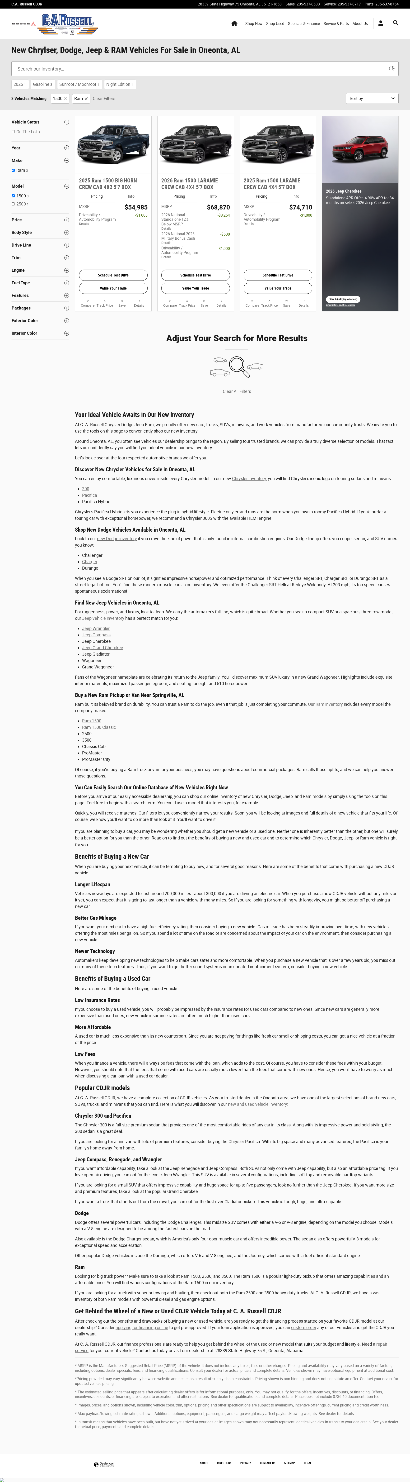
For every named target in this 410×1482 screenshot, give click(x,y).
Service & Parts (336, 23)
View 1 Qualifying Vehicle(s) (343, 300)
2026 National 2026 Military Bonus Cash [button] (178, 238)
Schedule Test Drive (113, 275)
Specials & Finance (304, 23)
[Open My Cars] (379, 23)
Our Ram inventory (325, 704)
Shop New (253, 23)
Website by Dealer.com (104, 1464)
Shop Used (275, 23)
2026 (20, 84)
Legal (308, 1463)
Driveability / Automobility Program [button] (97, 219)
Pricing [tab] (97, 196)
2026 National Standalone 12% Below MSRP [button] (175, 221)
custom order (303, 1327)
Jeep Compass (96, 634)
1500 (57, 98)
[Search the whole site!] (396, 23)
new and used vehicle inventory (257, 1104)
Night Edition (119, 84)
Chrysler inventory (249, 478)
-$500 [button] (225, 234)
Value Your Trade (113, 288)
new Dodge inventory (117, 538)
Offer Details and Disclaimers (340, 305)
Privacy (245, 1463)
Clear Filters (104, 98)
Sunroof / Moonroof (79, 84)
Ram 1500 (91, 720)
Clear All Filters (237, 391)
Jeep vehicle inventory (103, 618)
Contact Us (267, 1463)
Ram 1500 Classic (99, 727)
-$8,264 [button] (224, 215)
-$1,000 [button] (141, 215)
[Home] (23, 23)
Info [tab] (131, 196)
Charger (89, 561)
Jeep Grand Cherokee (102, 647)
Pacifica (89, 495)
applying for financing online (142, 1327)
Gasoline (42, 84)
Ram (78, 98)
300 (85, 488)
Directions (224, 1463)
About (204, 1463)
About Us (360, 23)
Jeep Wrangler (96, 628)
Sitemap (289, 1463)
